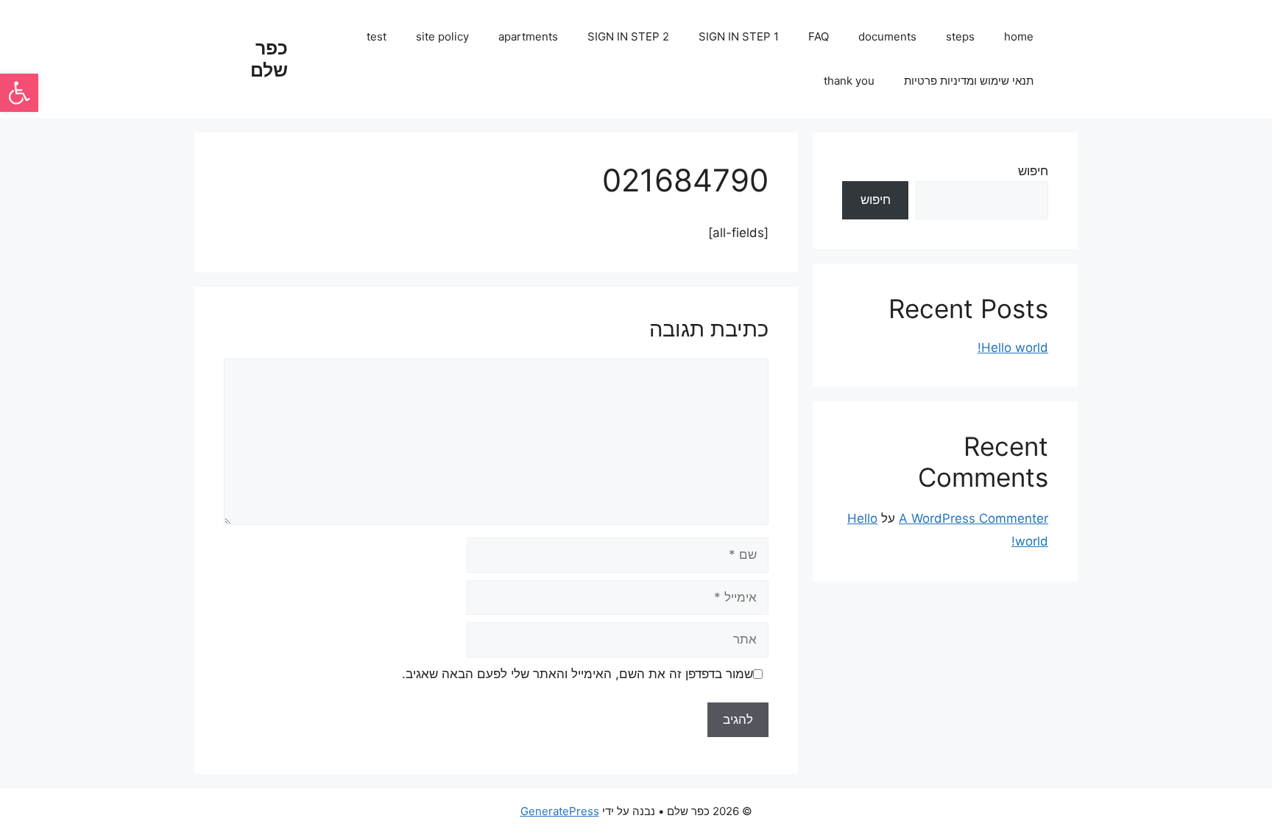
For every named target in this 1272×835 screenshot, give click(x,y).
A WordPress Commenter (973, 518)
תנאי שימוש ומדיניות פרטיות (969, 81)
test (376, 36)
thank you (849, 81)
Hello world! (1013, 347)
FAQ (818, 36)
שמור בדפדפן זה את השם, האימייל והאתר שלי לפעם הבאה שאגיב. (577, 673)
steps (960, 36)
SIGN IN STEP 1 (739, 36)
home (1019, 36)
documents (887, 36)
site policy (442, 36)
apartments (528, 36)
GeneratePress (559, 811)
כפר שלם (269, 59)
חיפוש (1033, 170)
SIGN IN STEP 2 (628, 36)
